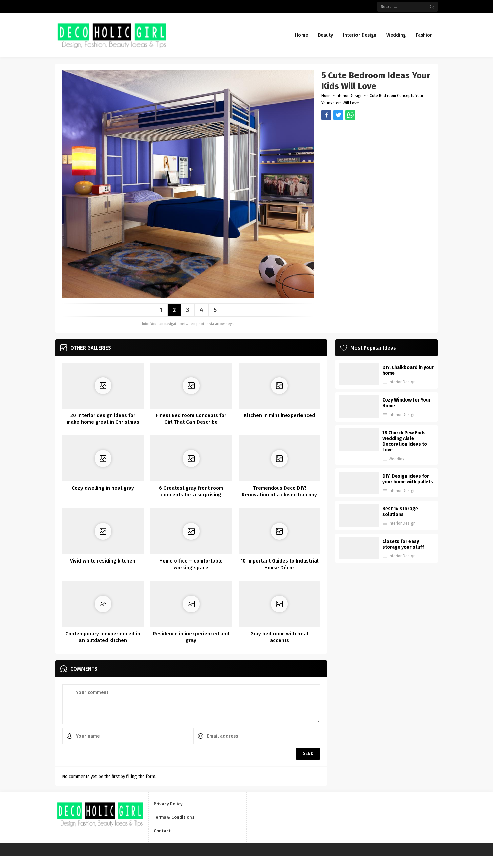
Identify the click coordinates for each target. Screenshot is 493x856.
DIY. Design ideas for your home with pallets (407, 479)
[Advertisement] (376, 167)
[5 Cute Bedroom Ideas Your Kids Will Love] (188, 295)
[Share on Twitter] (350, 115)
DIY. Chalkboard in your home (408, 370)
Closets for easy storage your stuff (403, 544)
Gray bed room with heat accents (279, 637)
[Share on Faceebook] (338, 115)
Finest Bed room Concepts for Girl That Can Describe (191, 418)
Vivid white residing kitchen (102, 561)
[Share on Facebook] (326, 115)
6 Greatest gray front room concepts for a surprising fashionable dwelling (191, 494)
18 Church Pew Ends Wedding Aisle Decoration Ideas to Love (404, 441)
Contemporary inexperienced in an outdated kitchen (102, 637)
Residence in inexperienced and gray (191, 637)
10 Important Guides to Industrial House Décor (279, 564)
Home (326, 95)
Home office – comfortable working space (191, 564)
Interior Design (349, 95)
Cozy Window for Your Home (406, 403)
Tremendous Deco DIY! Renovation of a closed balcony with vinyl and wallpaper (279, 494)
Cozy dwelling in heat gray (103, 488)
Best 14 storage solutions (400, 511)
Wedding (397, 459)
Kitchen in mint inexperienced (279, 415)
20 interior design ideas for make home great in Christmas (103, 418)
